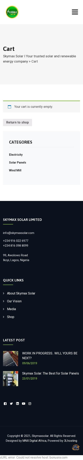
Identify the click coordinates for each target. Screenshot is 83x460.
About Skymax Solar (21, 293)
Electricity (16, 154)
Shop (10, 317)
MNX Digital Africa (34, 441)
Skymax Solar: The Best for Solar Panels (50, 373)
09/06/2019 (29, 363)
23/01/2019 (29, 378)
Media (11, 309)
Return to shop (17, 122)
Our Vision (14, 301)
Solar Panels (17, 162)
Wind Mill (15, 170)
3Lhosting (70, 441)
